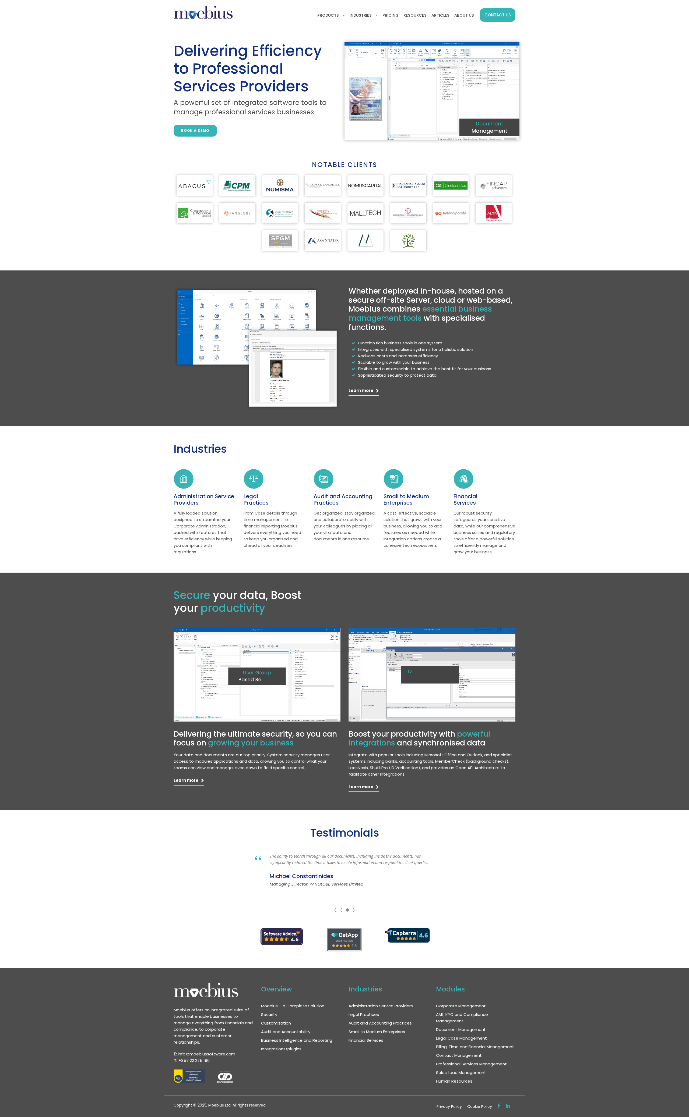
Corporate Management (461, 1006)
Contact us (497, 15)
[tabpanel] (194, 185)
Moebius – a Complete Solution (292, 1006)
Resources (415, 15)
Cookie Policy (479, 1106)
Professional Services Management (471, 1064)
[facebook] (498, 1106)
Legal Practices (256, 499)
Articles (440, 15)
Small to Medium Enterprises (406, 499)
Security (269, 1014)
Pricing (390, 15)
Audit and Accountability (285, 1031)
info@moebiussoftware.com (206, 1054)
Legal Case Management (461, 1038)
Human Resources (454, 1081)
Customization (276, 1023)
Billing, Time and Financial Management (475, 1047)
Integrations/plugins (281, 1049)
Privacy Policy (449, 1106)
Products (328, 15)
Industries (361, 15)
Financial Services (465, 499)
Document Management (461, 1029)
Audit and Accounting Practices (343, 499)
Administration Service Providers (204, 499)
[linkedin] (508, 1106)
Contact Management (459, 1055)
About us (464, 15)
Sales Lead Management (461, 1072)
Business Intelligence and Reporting (296, 1040)
